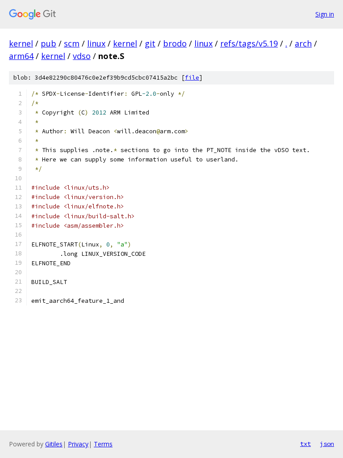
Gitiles (54, 444)
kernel (21, 43)
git (150, 43)
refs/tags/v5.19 (249, 43)
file (192, 77)
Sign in (324, 14)
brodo (175, 43)
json (327, 444)
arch (303, 43)
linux (96, 43)
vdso (82, 56)
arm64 (21, 56)
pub (48, 43)
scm (71, 43)
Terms (103, 444)
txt (305, 444)
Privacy (78, 444)
